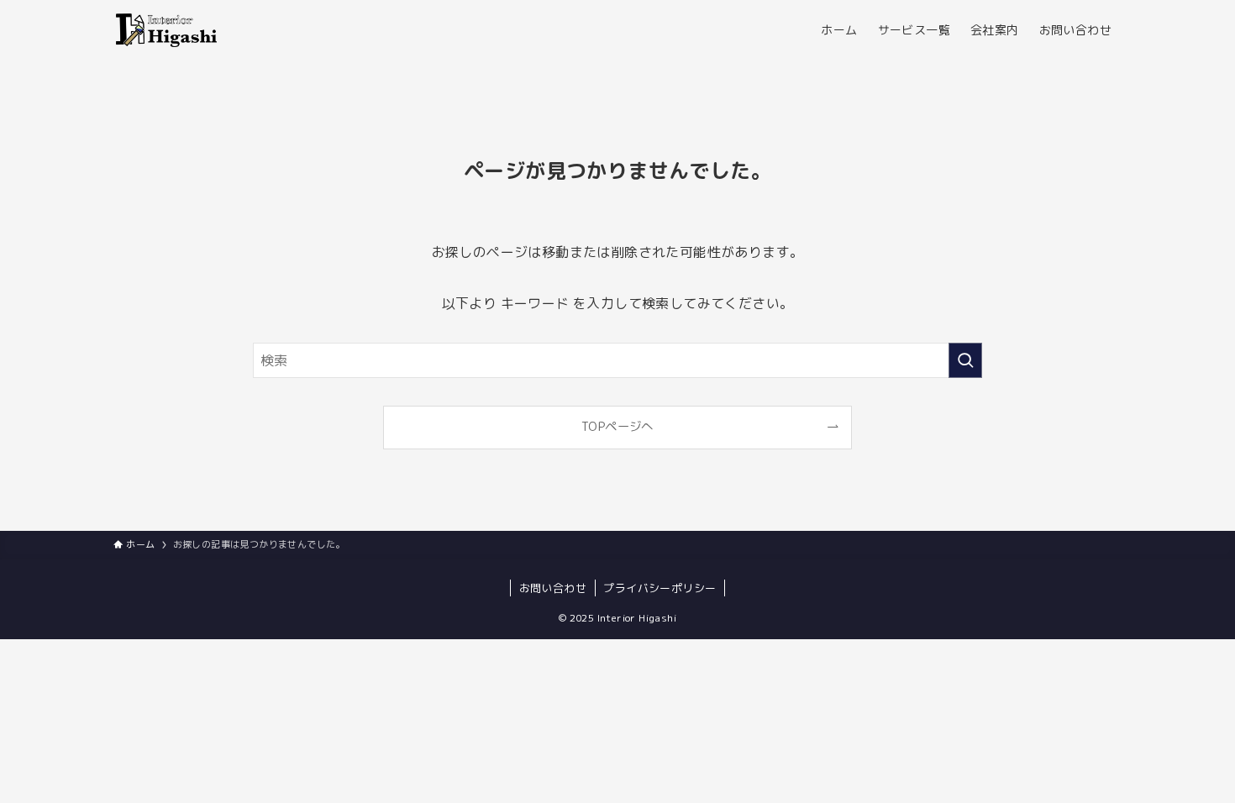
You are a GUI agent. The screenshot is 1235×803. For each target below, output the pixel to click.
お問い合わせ (552, 588)
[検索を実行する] (965, 360)
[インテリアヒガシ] (165, 30)
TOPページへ (617, 426)
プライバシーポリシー (659, 588)
